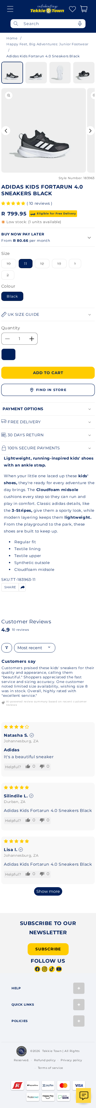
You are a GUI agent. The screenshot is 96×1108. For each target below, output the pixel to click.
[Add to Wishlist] (8, 354)
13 (62, 264)
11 (25, 263)
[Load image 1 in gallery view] (12, 72)
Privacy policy (71, 1060)
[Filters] (6, 648)
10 (11, 264)
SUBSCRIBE (48, 949)
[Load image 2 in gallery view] (36, 72)
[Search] (16, 23)
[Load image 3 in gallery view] (60, 72)
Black (12, 296)
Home (11, 38)
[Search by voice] (80, 23)
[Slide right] (90, 130)
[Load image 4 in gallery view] (84, 72)
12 (44, 264)
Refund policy (45, 1060)
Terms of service (50, 1068)
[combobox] (48, 23)
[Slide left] (5, 130)
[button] (10, 9)
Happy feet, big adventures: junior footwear (47, 44)
